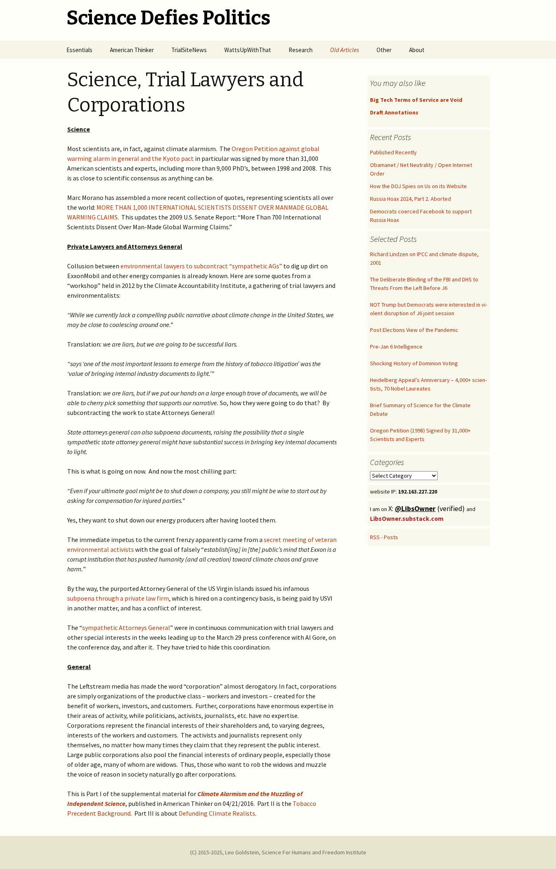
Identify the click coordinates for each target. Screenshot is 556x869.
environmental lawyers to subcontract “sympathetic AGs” (201, 266)
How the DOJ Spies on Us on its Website (418, 186)
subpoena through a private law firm (118, 598)
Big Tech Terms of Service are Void (416, 99)
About (417, 50)
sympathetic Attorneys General (126, 627)
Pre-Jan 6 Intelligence (396, 346)
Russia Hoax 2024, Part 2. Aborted (410, 198)
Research (301, 50)
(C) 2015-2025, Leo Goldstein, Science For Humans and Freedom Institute (278, 852)
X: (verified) (427, 508)
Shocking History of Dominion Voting (414, 363)
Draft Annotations (394, 112)
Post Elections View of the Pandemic (414, 330)
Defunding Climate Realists (217, 813)
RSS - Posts (384, 537)
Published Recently (393, 152)
